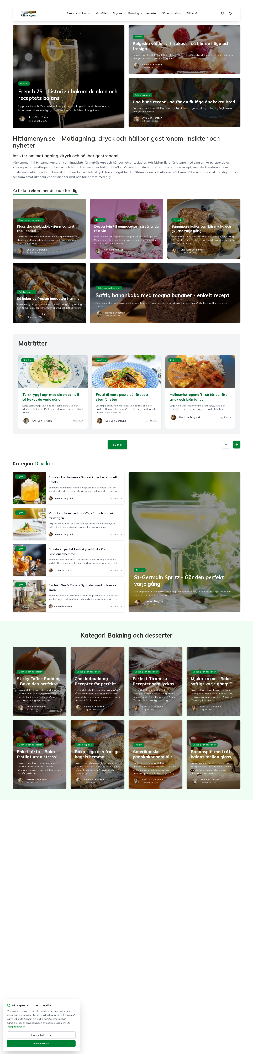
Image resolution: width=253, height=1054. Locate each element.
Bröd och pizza (142, 95)
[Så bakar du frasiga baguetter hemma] (49, 293)
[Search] (223, 13)
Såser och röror (171, 13)
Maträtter (101, 13)
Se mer (117, 444)
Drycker (118, 13)
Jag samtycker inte (41, 1035)
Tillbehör (192, 13)
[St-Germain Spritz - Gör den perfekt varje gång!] (184, 542)
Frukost (138, 36)
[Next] (236, 444)
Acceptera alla (41, 1043)
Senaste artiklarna (78, 13)
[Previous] (226, 444)
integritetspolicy (16, 1026)
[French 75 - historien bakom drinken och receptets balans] (69, 76)
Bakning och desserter (142, 13)
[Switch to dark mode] (230, 13)
